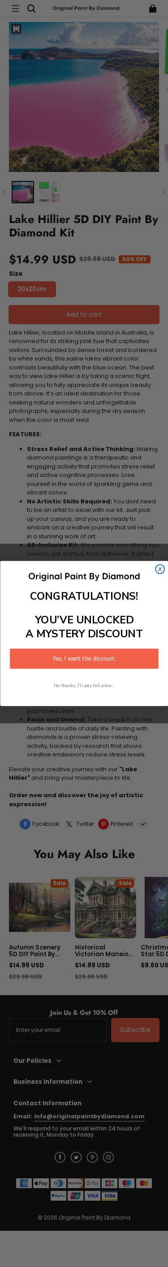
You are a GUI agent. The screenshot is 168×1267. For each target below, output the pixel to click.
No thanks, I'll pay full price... (84, 685)
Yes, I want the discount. (84, 658)
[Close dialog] (159, 569)
